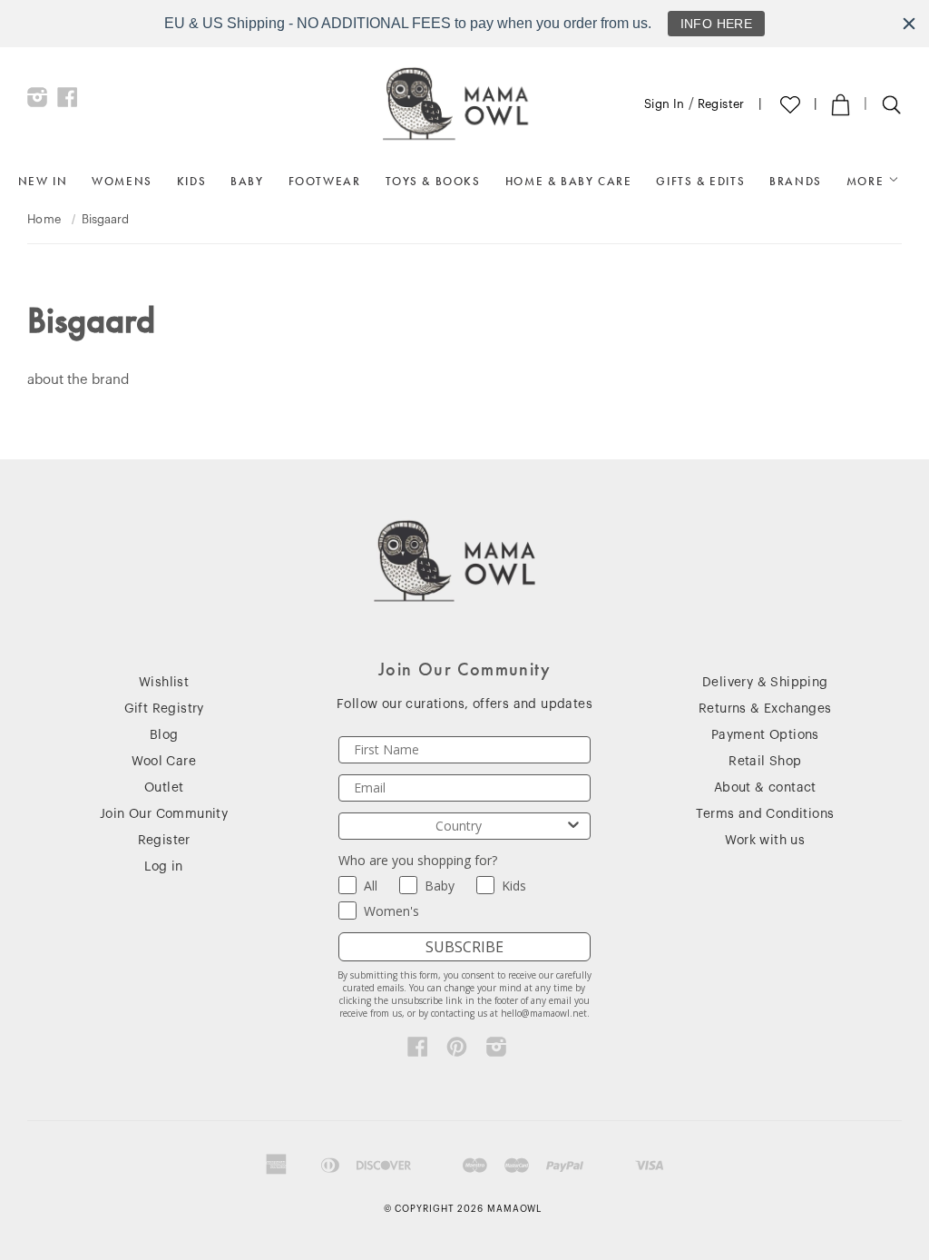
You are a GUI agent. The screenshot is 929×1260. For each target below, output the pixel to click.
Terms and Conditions (765, 814)
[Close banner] (909, 23)
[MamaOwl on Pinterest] (456, 1051)
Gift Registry (164, 709)
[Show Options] (573, 826)
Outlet (163, 788)
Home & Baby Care (568, 181)
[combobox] (458, 826)
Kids (191, 181)
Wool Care (164, 761)
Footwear (324, 181)
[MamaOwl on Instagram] (37, 101)
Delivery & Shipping (765, 682)
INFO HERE (716, 23)
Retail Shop (765, 761)
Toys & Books (433, 181)
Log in (163, 867)
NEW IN (43, 181)
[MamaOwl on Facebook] (67, 101)
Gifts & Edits (700, 181)
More (867, 181)
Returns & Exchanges (765, 709)
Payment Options (765, 735)
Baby (246, 181)
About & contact (765, 788)
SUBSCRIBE (464, 947)
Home (44, 219)
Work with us (765, 840)
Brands (795, 181)
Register (721, 104)
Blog (164, 735)
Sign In (664, 104)
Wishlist (164, 682)
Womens (122, 181)
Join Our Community (164, 814)
